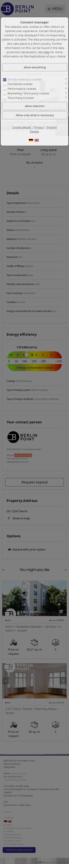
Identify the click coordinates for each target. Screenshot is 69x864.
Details (34, 131)
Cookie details (21, 127)
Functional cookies (20, 84)
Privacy (39, 127)
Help (47, 52)
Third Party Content (21, 98)
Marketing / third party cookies (28, 93)
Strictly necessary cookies (25, 79)
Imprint (52, 127)
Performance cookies (22, 89)
